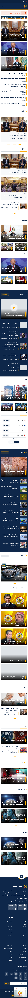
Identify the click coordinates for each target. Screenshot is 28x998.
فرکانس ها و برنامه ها (7, 948)
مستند (10, 923)
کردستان (24, 921)
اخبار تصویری (9, 932)
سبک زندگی (9, 921)
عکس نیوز (10, 929)
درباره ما (10, 951)
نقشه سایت (9, 945)
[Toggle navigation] (2, 6)
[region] (14, 347)
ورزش (25, 932)
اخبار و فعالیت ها (22, 954)
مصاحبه (24, 945)
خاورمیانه (24, 926)
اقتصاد (24, 929)
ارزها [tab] (17, 442)
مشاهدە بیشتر (5, 294)
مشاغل (10, 957)
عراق (25, 923)
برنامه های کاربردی (22, 957)
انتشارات (24, 951)
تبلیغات (10, 960)
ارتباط (11, 954)
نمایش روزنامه (9, 935)
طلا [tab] (11, 442)
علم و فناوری (9, 926)
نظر (25, 960)
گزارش (25, 948)
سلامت (24, 935)
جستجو (7, 983)
